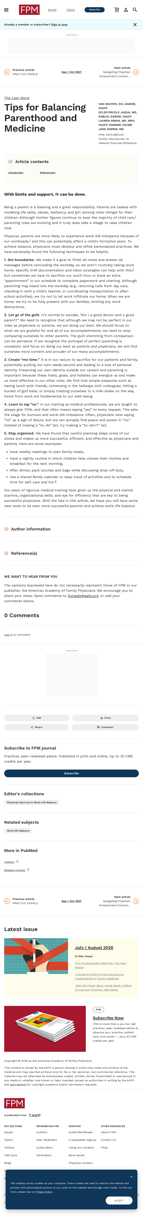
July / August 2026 (94, 947)
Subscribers (44, 1147)
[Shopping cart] (117, 10)
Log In (8, 634)
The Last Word (16, 98)
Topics (70, 9)
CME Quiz (10, 1155)
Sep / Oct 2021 (71, 72)
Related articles (14, 870)
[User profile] (126, 10)
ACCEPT (119, 1200)
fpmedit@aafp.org (83, 596)
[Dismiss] (135, 24)
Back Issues (77, 1155)
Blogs (7, 1163)
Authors (41, 1132)
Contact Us (108, 1140)
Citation (9, 862)
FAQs (104, 1147)
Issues (52, 9)
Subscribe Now (108, 1017)
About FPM (108, 1132)
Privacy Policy (44, 1191)
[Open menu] (6, 10)
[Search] (135, 10)
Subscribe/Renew (80, 1132)
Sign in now (59, 24)
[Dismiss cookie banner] (131, 1177)
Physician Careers (81, 1163)
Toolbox (9, 1147)
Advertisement (71, 35)
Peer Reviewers (46, 1140)
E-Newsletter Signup (82, 1140)
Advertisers (44, 1155)
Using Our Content (81, 1147)
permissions (18, 1084)
